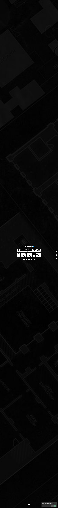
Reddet (52, 505)
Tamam (55, 505)
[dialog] (49, 504)
